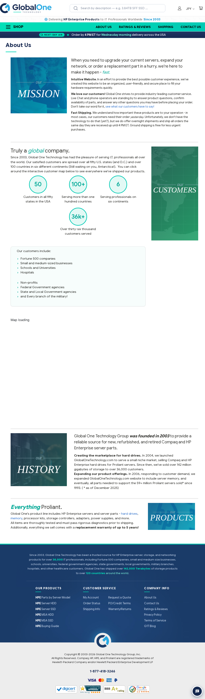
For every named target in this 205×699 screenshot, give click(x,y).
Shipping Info (91, 609)
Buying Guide (47, 626)
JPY (189, 9)
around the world (117, 573)
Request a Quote (119, 597)
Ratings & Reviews (135, 27)
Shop (18, 27)
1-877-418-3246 (102, 671)
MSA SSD (44, 620)
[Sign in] (179, 8)
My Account (91, 597)
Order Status (91, 603)
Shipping (165, 27)
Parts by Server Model (52, 597)
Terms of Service (155, 620)
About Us (104, 27)
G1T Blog (150, 626)
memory (16, 518)
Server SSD (45, 609)
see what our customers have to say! (130, 106)
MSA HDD (44, 614)
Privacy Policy (153, 614)
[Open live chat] (197, 691)
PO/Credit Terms (119, 603)
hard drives (129, 514)
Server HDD (45, 603)
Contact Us (191, 27)
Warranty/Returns (119, 609)
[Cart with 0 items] (201, 8)
